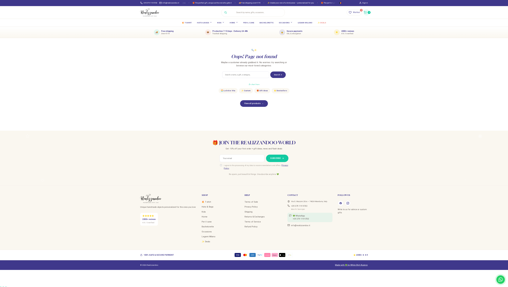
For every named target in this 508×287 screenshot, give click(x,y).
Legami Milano (305, 23)
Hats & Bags (203, 23)
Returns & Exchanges (255, 217)
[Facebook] (341, 203)
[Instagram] (348, 203)
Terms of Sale (251, 202)
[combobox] (256, 12)
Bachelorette (267, 23)
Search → (278, 75)
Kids (219, 23)
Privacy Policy (251, 207)
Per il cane (248, 23)
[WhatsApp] (500, 279)
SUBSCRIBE (275, 158)
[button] (366, 12)
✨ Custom (246, 91)
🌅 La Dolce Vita (228, 91)
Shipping (249, 212)
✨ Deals (322, 23)
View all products (254, 103)
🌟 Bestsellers (280, 91)
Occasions (284, 23)
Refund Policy (251, 226)
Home (232, 23)
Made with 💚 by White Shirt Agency (351, 265)
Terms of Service (253, 222)
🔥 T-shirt (187, 23)
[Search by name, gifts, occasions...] (225, 12)
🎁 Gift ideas (262, 91)
